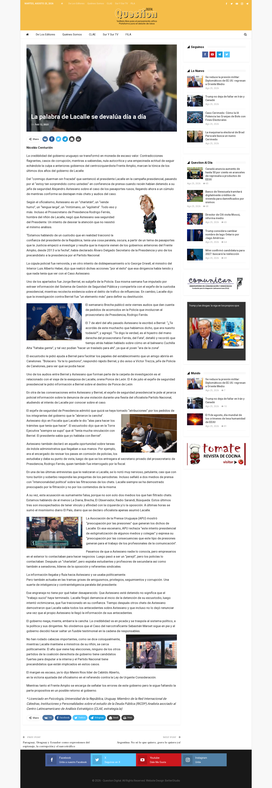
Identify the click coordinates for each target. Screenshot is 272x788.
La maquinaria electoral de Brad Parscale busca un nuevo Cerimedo (224, 136)
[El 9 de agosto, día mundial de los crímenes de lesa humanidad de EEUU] (195, 419)
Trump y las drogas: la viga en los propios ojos (214, 305)
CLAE (109, 3)
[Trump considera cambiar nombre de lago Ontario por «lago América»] (195, 235)
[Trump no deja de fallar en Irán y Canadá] (195, 101)
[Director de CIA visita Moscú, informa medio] (195, 219)
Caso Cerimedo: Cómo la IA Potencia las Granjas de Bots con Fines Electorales (225, 116)
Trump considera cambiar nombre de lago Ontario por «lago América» (222, 234)
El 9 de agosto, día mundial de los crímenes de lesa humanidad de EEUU (225, 419)
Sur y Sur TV (121, 3)
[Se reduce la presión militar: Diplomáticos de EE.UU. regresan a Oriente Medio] (195, 81)
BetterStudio (172, 780)
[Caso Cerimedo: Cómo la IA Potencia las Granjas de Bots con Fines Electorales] (195, 117)
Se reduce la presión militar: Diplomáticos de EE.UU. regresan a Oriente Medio (225, 81)
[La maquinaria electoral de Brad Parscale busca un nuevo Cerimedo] (195, 137)
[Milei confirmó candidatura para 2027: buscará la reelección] (195, 255)
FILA (133, 3)
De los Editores (76, 3)
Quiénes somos (95, 3)
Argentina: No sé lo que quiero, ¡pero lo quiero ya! (149, 742)
